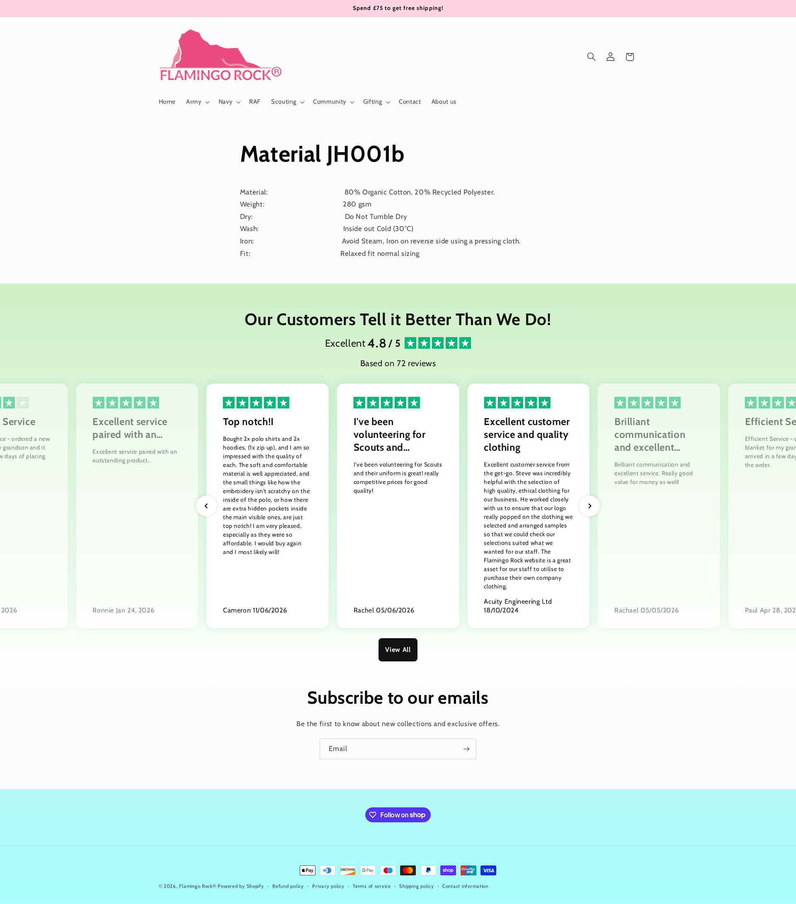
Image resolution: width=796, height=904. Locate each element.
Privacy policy (328, 886)
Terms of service (372, 886)
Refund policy (288, 886)
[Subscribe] (466, 749)
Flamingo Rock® (197, 886)
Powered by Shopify (241, 886)
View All (397, 650)
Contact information (465, 886)
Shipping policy (416, 886)
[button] (197, 102)
